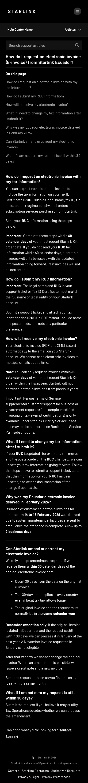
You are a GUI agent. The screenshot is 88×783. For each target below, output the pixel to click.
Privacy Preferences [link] (56, 777)
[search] (77, 45)
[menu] (77, 11)
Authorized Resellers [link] (65, 771)
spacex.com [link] (70, 763)
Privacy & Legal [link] (28, 777)
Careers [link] (13, 771)
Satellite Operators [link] (35, 771)
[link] (22, 11)
